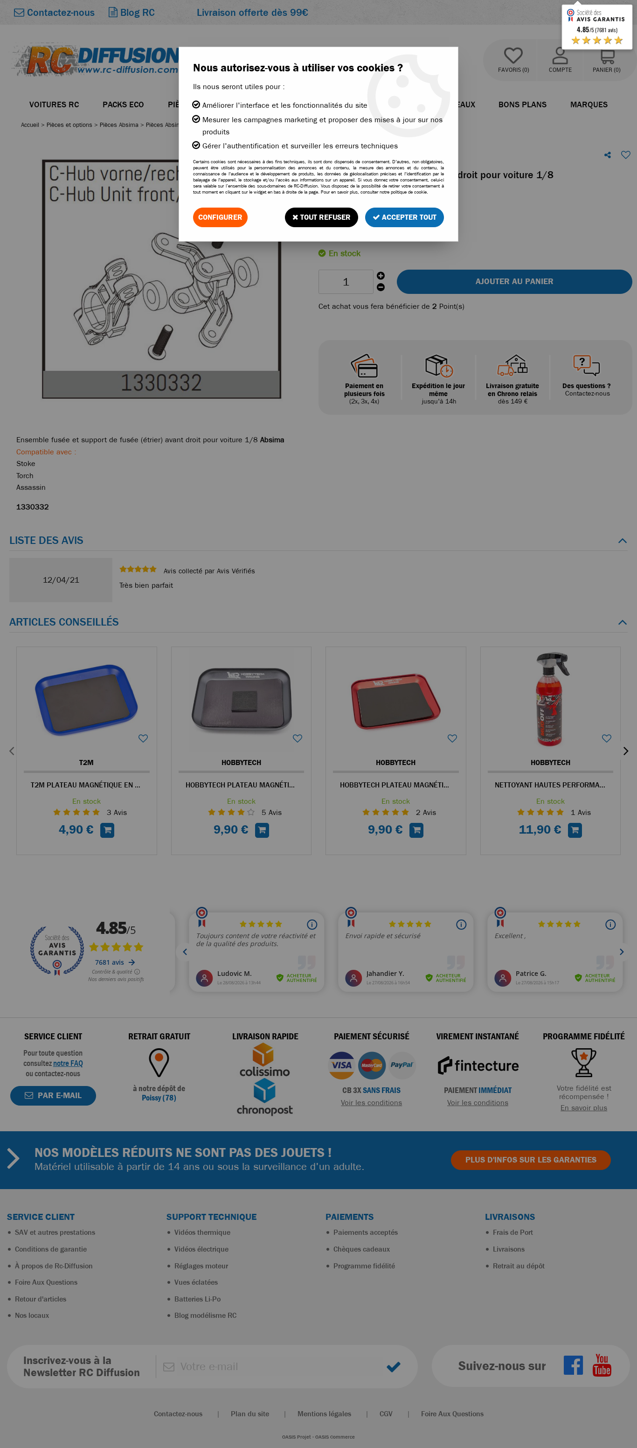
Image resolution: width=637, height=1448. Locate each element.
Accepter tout (408, 217)
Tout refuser (324, 217)
